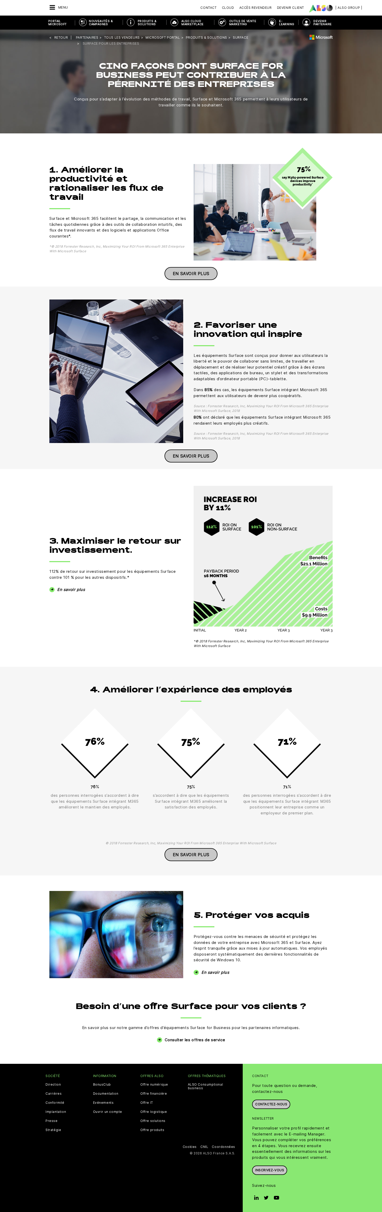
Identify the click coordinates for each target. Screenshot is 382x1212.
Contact (208, 8)
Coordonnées (223, 1147)
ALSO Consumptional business (205, 1086)
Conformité (54, 1103)
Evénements (103, 1103)
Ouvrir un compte (107, 1112)
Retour (61, 37)
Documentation (105, 1093)
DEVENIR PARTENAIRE (322, 22)
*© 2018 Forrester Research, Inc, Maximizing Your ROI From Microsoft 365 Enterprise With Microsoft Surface (261, 643)
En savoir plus (191, 273)
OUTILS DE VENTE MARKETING (242, 22)
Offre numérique (154, 1084)
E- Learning (286, 22)
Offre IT (146, 1103)
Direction (53, 1084)
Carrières (53, 1093)
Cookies (190, 1147)
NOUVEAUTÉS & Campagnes (101, 22)
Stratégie (53, 1130)
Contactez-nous (271, 1104)
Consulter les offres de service (195, 1039)
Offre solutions (153, 1121)
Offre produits (152, 1130)
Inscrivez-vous (269, 1170)
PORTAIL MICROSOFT (57, 22)
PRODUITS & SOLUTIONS (147, 22)
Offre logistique (153, 1112)
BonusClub (102, 1084)
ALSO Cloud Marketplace (192, 22)
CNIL (204, 1147)
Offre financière (153, 1093)
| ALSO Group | (348, 8)
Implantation (55, 1112)
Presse (51, 1121)
